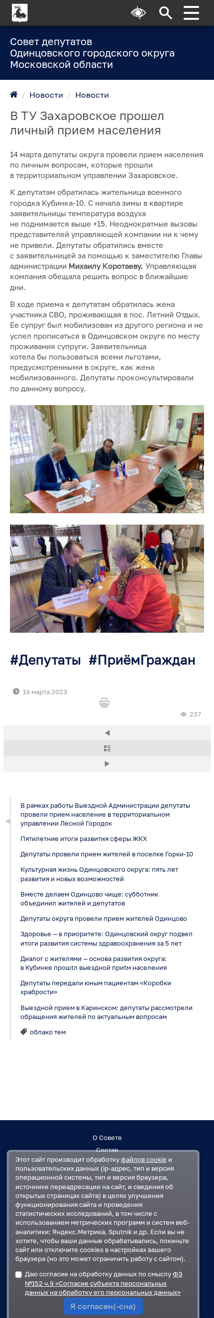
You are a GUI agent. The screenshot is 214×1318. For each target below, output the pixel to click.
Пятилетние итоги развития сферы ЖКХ (83, 838)
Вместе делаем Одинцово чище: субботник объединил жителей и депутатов (89, 898)
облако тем (48, 1032)
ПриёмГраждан (147, 659)
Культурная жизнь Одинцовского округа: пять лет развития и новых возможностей (99, 873)
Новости (46, 94)
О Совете (107, 1137)
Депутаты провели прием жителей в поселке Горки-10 (106, 854)
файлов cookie (144, 1159)
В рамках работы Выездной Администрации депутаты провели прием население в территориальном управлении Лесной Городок (105, 814)
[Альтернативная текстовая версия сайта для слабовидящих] (138, 13)
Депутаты (50, 659)
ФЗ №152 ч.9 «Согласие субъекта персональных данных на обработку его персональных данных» (103, 1283)
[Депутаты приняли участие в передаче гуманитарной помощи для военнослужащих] (107, 732)
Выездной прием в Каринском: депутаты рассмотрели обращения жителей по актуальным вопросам (106, 1011)
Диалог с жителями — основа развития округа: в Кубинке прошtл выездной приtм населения (93, 963)
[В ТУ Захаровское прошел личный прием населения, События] (107, 459)
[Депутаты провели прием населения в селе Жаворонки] (107, 764)
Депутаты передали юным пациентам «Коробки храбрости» (95, 987)
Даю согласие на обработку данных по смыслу (103, 1283)
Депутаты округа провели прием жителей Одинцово (103, 918)
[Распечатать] (107, 703)
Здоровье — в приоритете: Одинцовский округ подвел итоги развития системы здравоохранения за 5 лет (106, 938)
